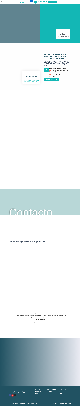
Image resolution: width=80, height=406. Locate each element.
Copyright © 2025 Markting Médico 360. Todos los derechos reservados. (24, 403)
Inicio (21, 0)
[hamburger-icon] (31, 1)
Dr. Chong (22, 2)
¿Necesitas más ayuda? (42, 1)
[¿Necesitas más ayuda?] (35, 2)
